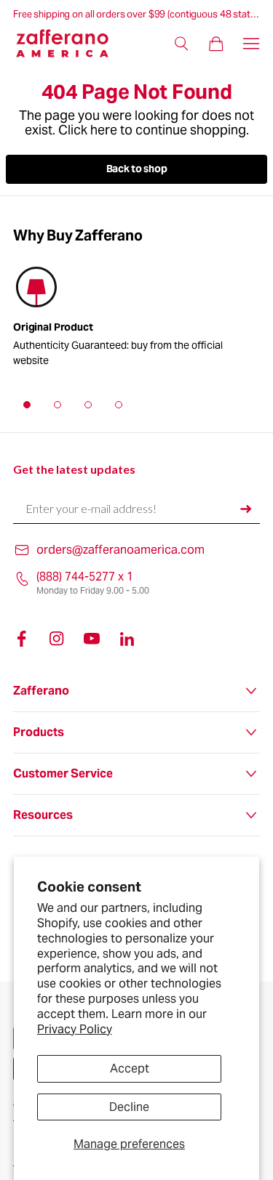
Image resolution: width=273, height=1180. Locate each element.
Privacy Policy (74, 1029)
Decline (129, 1107)
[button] (27, 404)
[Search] (181, 43)
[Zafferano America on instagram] (57, 638)
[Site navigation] (251, 43)
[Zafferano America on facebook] (22, 638)
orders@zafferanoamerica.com (120, 549)
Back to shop (136, 168)
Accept (129, 1068)
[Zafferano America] (71, 43)
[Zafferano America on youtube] (91, 638)
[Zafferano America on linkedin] (126, 638)
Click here (87, 129)
